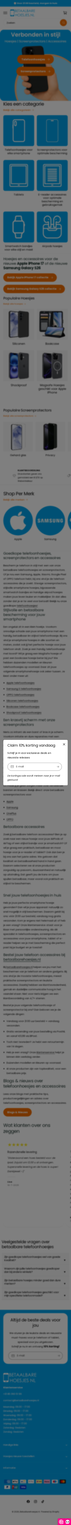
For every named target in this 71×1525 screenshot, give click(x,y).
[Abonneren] (58, 766)
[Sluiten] (64, 744)
